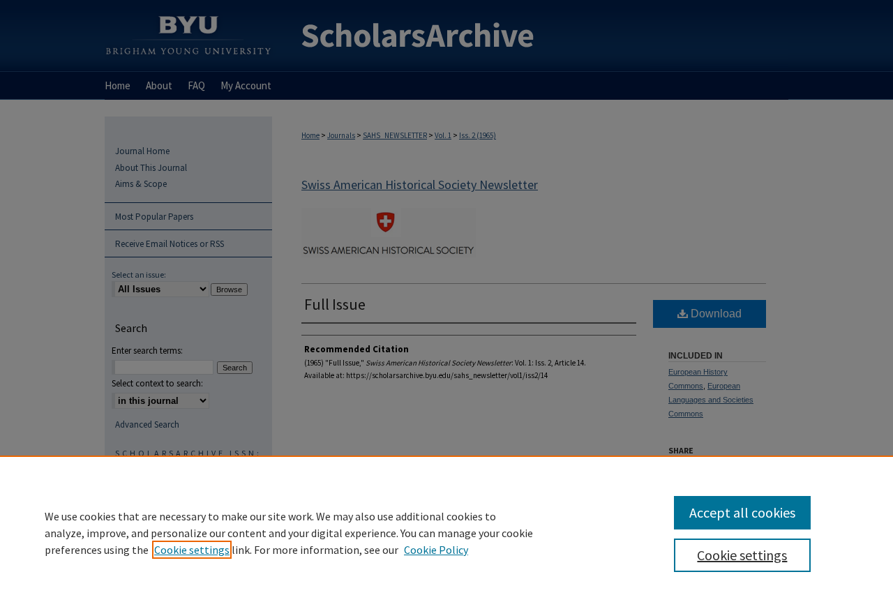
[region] (446, 532)
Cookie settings (192, 550)
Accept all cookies (742, 512)
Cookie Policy (436, 550)
